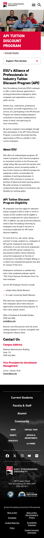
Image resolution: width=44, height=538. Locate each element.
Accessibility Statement (32, 524)
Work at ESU (12, 513)
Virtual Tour (31, 429)
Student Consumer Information (32, 531)
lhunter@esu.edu (10, 373)
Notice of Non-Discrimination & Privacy (32, 515)
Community (22, 421)
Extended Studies (12, 53)
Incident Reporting (12, 523)
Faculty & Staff (22, 405)
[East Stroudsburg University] (13, 5)
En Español (12, 518)
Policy (12, 528)
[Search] (39, 4)
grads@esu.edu (9, 321)
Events (13, 435)
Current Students (22, 397)
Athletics (13, 440)
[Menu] (33, 4)
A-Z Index (31, 443)
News (13, 429)
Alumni (22, 413)
